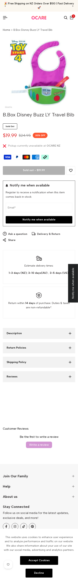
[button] (70, 170)
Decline (39, 573)
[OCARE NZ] (39, 18)
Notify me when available (39, 219)
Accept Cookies (39, 560)
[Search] (65, 17)
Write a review (39, 445)
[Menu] (6, 17)
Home (6, 30)
